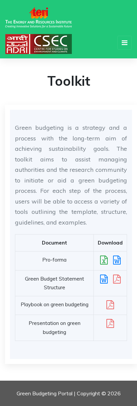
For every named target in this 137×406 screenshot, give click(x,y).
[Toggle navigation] (124, 43)
